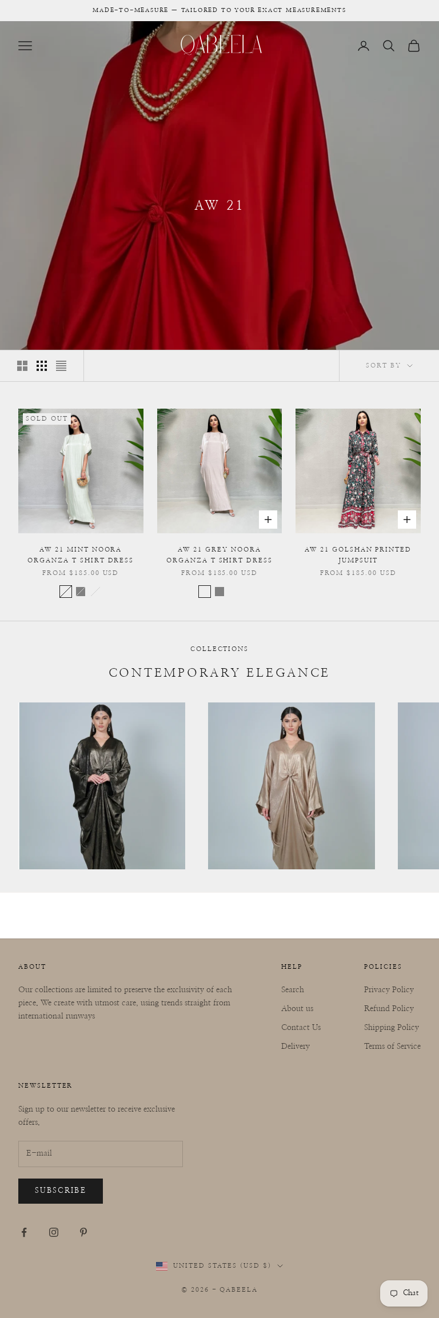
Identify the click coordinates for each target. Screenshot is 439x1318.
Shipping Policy (391, 1028)
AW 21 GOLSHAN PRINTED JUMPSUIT (358, 554)
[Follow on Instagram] (53, 1232)
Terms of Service (392, 1047)
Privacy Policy (389, 990)
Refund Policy (389, 1009)
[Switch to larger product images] (22, 365)
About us (297, 1009)
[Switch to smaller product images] (42, 365)
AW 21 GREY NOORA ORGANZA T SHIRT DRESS (219, 554)
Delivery (295, 1047)
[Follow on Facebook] (24, 1232)
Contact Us (301, 1028)
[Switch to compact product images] (61, 365)
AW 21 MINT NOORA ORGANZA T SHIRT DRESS (80, 554)
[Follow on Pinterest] (83, 1232)
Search (292, 990)
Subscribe (60, 1191)
